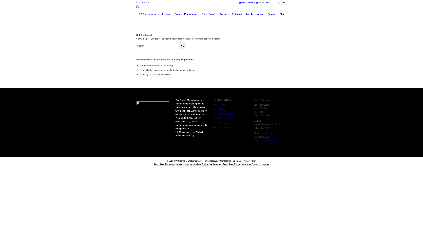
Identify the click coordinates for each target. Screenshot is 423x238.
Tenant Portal (264, 2)
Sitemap (237, 160)
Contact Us (225, 160)
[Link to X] (279, 2)
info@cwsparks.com (270, 140)
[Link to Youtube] (284, 2)
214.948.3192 (144, 2)
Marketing (221, 109)
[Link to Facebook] (274, 2)
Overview (221, 104)
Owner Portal (247, 2)
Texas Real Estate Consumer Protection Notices (246, 164)
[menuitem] (246, 2)
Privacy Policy (249, 160)
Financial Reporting (226, 127)
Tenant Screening (225, 113)
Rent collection (224, 118)
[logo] (149, 14)
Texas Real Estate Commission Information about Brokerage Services (187, 164)
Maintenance (223, 122)
